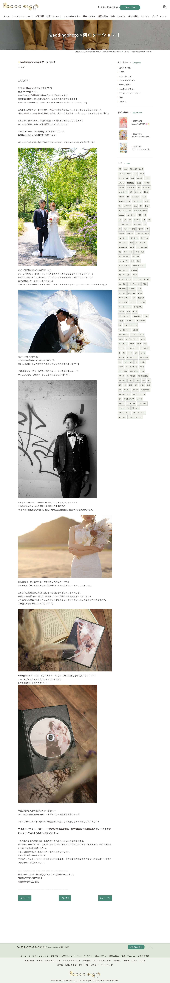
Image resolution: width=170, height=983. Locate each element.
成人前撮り (135, 197)
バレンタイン (131, 215)
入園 (139, 215)
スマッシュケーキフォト (142, 279)
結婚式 (142, 385)
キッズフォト (142, 403)
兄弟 (128, 311)
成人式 (144, 197)
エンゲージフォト (124, 298)
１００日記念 (131, 376)
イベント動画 (123, 371)
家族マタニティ (123, 270)
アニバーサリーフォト (135, 417)
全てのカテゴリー (126, 68)
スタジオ (121, 187)
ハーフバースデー (141, 243)
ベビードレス (128, 362)
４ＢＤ (130, 380)
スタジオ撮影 (145, 390)
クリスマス (127, 206)
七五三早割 (137, 224)
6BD (143, 380)
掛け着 (132, 247)
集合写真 (135, 390)
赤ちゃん (121, 233)
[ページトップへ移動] (150, 947)
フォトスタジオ (129, 399)
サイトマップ (107, 965)
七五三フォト (123, 243)
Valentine (121, 215)
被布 (136, 353)
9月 (128, 197)
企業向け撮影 (137, 316)
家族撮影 (134, 270)
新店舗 (135, 311)
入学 (120, 220)
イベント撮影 (139, 252)
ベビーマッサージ (131, 367)
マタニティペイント (130, 325)
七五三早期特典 (142, 247)
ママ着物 (142, 362)
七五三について (132, 357)
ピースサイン (123, 192)
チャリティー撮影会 (125, 174)
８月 (131, 192)
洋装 (120, 252)
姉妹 (132, 261)
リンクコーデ (130, 321)
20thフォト (122, 417)
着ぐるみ (121, 357)
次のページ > (105, 898)
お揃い (121, 339)
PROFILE (146, 316)
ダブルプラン (138, 307)
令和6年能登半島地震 (136, 169)
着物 (131, 243)
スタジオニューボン (137, 334)
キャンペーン (131, 187)
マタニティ (136, 256)
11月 (128, 201)
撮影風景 (141, 298)
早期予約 (121, 197)
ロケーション (128, 252)
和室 (145, 344)
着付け (147, 206)
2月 (125, 220)
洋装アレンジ (134, 371)
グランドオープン (124, 316)
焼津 (132, 178)
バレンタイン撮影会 (140, 210)
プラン (144, 284)
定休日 (146, 192)
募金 (125, 169)
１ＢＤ (137, 380)
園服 (148, 385)
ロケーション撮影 (124, 275)
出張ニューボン (123, 334)
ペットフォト (144, 357)
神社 (120, 390)
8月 (120, 229)
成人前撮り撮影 (143, 376)
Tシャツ (142, 353)
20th (121, 97)
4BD (125, 385)
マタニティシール (134, 284)
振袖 (141, 206)
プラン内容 (122, 288)
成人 (135, 206)
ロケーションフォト (139, 413)
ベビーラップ (134, 238)
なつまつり (146, 187)
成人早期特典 (123, 247)
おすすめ (147, 183)
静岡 (120, 399)
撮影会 (142, 367)
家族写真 (121, 311)
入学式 (139, 344)
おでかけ (121, 183)
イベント (139, 399)
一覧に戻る (64, 898)
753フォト (135, 408)
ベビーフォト (131, 403)
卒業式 (132, 344)
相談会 (139, 183)
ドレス (143, 339)
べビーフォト (123, 344)
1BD (124, 353)
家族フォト (122, 380)
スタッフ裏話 (123, 302)
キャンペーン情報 (129, 229)
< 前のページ (25, 898)
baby (147, 229)
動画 (134, 298)
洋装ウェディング (124, 394)
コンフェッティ (123, 261)
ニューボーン (123, 238)
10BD (130, 385)
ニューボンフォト (124, 330)
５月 (149, 220)
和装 (120, 362)
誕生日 (147, 201)
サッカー (127, 390)
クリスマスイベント (125, 210)
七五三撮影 (130, 183)
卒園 (145, 215)
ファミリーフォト (124, 413)
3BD (149, 380)
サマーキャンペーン (125, 307)
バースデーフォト (124, 408)
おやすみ (138, 192)
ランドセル (144, 238)
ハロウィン (131, 288)
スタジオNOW (141, 321)
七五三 (122, 72)
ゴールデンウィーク (125, 224)
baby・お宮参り (125, 84)
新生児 (121, 321)
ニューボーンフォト (127, 80)
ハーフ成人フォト (132, 348)
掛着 (120, 325)
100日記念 (130, 233)
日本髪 (140, 293)
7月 (145, 224)
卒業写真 (139, 178)
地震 (120, 169)
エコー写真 (141, 302)
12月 (120, 206)
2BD (120, 385)
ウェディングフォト (127, 89)
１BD (142, 371)
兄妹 (138, 261)
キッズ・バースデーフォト (129, 93)
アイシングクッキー (139, 266)
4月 (144, 220)
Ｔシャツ (121, 348)
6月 (139, 187)
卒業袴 (142, 174)
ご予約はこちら (130, 7)
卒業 (135, 174)
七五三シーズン (137, 201)
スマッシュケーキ (124, 266)
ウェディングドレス (139, 394)
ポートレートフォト (125, 279)
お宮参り (140, 229)
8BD (136, 385)
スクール (122, 101)
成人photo (122, 201)
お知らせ (121, 403)
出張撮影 (135, 330)
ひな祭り (137, 220)
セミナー (132, 302)
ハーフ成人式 (145, 348)
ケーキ (130, 353)
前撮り (135, 275)
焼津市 (121, 367)
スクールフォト (123, 178)
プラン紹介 (122, 293)
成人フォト (131, 293)
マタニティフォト (126, 76)
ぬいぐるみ (122, 284)
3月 (130, 220)
